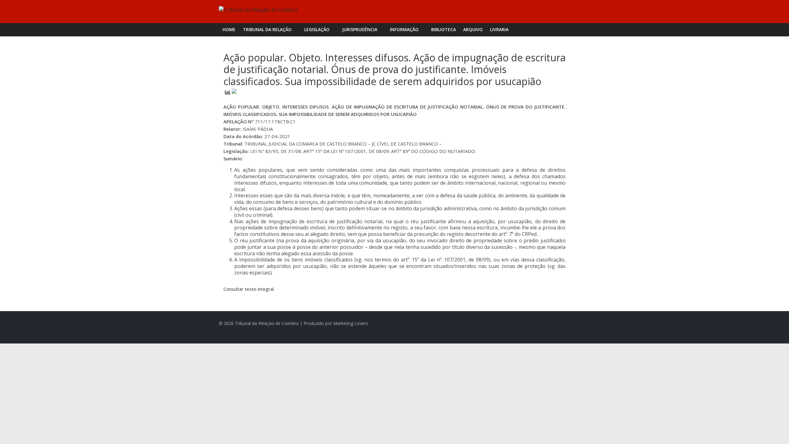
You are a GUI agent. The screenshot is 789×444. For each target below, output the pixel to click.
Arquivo (473, 29)
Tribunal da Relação (267, 29)
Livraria (499, 29)
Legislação (316, 29)
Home (229, 29)
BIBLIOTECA (443, 29)
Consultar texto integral (248, 289)
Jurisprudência (359, 29)
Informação (404, 29)
